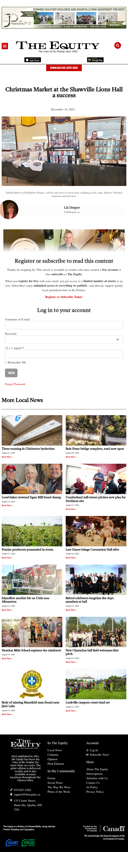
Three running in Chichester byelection (28, 448)
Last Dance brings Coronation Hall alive (92, 549)
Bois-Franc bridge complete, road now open (95, 448)
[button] (5, 46)
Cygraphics (29, 830)
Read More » (7, 456)
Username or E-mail (17, 319)
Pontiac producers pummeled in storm (27, 549)
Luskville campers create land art (88, 702)
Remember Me (16, 362)
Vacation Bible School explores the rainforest (31, 650)
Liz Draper (72, 207)
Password (10, 334)
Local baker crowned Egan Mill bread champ (31, 497)
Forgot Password (15, 384)
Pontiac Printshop (11, 830)
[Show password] (117, 339)
